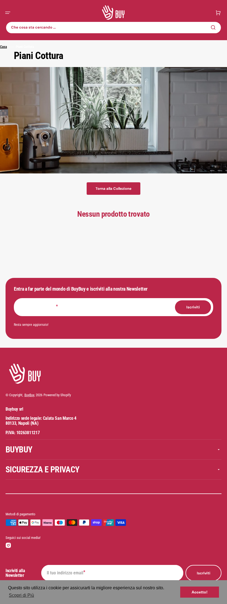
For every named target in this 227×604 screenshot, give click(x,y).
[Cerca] (214, 27)
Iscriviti (203, 573)
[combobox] (113, 27)
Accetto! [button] (200, 592)
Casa (3, 47)
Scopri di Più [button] (21, 595)
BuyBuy (29, 395)
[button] (8, 13)
